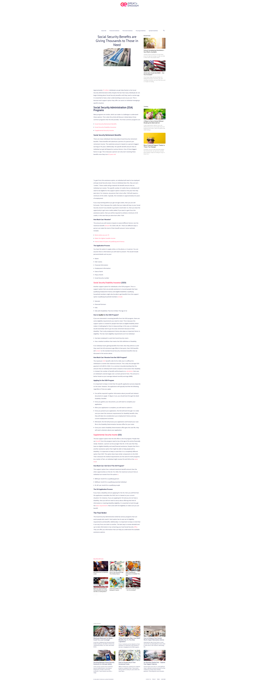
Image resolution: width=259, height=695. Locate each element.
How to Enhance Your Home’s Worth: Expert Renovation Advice (154, 639)
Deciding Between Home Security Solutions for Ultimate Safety (103, 663)
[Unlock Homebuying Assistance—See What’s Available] (155, 43)
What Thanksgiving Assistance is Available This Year (133, 574)
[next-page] (96, 594)
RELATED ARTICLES (98, 559)
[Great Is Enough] (129, 4)
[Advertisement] (129, 18)
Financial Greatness (114, 30)
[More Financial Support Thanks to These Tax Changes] (155, 138)
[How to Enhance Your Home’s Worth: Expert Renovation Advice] (155, 631)
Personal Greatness (128, 30)
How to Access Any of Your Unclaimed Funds (127, 663)
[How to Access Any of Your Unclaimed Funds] (129, 655)
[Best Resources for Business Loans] (100, 566)
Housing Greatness (141, 30)
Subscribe (103, 30)
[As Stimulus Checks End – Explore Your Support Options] (155, 655)
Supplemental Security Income (105, 435)
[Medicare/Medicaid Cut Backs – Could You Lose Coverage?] (104, 631)
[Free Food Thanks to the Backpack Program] (117, 582)
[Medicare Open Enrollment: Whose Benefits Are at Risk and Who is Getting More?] (100, 582)
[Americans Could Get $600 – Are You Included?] (133, 582)
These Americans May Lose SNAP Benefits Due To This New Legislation (129, 639)
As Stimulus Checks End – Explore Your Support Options (154, 663)
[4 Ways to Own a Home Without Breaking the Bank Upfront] (155, 114)
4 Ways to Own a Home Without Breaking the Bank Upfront (153, 122)
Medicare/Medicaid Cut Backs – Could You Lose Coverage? (103, 639)
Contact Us (148, 679)
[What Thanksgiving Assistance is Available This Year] (133, 566)
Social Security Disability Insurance (107, 282)
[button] (164, 30)
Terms (158, 679)
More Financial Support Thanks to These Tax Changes (154, 146)
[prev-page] (94, 594)
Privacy (154, 679)
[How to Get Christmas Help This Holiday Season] (117, 566)
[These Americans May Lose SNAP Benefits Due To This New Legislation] (129, 631)
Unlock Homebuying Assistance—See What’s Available (154, 51)
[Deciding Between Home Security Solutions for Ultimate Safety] (104, 655)
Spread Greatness (153, 30)
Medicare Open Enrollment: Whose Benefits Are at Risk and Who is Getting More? (100, 590)
